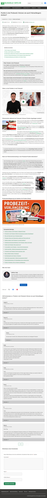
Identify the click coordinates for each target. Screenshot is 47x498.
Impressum (21, 491)
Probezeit (10, 19)
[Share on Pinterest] (17, 289)
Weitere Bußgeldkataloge (16, 7)
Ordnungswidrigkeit (9, 138)
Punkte (24, 160)
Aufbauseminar (25, 189)
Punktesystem (35, 123)
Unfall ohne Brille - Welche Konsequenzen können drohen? (16, 249)
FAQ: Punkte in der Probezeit (10, 50)
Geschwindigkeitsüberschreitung (20, 140)
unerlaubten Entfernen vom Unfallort (23, 73)
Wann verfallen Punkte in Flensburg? (12, 253)
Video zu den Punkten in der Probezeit (12, 51)
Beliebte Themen (26, 7)
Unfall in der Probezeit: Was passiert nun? (13, 244)
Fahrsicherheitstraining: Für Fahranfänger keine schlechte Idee (17, 260)
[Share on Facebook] (13, 289)
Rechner (33, 7)
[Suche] (42, 3)
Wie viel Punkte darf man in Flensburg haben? (13, 236)
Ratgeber (39, 7)
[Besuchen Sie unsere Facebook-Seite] (45, 3)
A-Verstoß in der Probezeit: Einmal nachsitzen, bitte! (15, 251)
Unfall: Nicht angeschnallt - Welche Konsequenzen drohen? (16, 258)
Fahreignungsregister (21, 127)
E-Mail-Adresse (7, 477)
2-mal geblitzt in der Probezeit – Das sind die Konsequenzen (16, 247)
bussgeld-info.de (4, 19)
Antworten (6, 312)
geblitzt (24, 183)
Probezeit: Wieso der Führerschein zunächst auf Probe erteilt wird (17, 238)
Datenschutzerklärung (13, 491)
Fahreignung (38, 133)
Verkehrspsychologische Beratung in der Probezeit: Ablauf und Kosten (18, 242)
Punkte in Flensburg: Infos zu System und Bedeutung (15, 262)
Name (5, 471)
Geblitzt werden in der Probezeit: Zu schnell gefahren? (15, 240)
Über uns (25, 491)
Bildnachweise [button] (23, 284)
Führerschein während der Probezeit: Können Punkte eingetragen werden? (19, 53)
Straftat (25, 80)
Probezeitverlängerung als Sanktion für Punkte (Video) (15, 57)
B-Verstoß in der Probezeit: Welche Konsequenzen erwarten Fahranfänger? (19, 233)
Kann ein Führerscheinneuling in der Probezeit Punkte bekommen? (18, 55)
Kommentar (6, 457)
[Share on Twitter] (9, 289)
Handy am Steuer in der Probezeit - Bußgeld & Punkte (15, 231)
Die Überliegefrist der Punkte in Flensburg (13, 255)
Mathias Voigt (32, 22)
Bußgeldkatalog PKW (5, 7)
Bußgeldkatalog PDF (4, 491)
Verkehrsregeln (22, 66)
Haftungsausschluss (32, 491)
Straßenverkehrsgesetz (33, 131)
